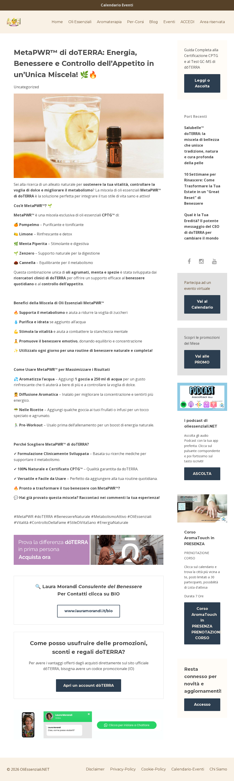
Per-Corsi (135, 22)
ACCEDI (187, 22)
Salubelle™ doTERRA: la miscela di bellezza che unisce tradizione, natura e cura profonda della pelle (201, 145)
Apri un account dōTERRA (88, 685)
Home (57, 22)
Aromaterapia (109, 22)
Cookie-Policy (153, 769)
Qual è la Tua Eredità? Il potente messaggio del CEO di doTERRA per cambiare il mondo (201, 226)
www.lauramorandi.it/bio (88, 611)
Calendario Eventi (117, 5)
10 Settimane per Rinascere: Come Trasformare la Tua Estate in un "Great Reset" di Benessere (202, 189)
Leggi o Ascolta (202, 83)
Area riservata (212, 22)
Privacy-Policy (123, 769)
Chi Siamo (218, 769)
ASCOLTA (202, 473)
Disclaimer (95, 769)
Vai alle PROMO (202, 359)
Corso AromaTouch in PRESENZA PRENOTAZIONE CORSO (206, 623)
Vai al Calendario (202, 304)
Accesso (202, 704)
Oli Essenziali (79, 22)
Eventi (169, 22)
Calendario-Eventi (187, 769)
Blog (153, 22)
